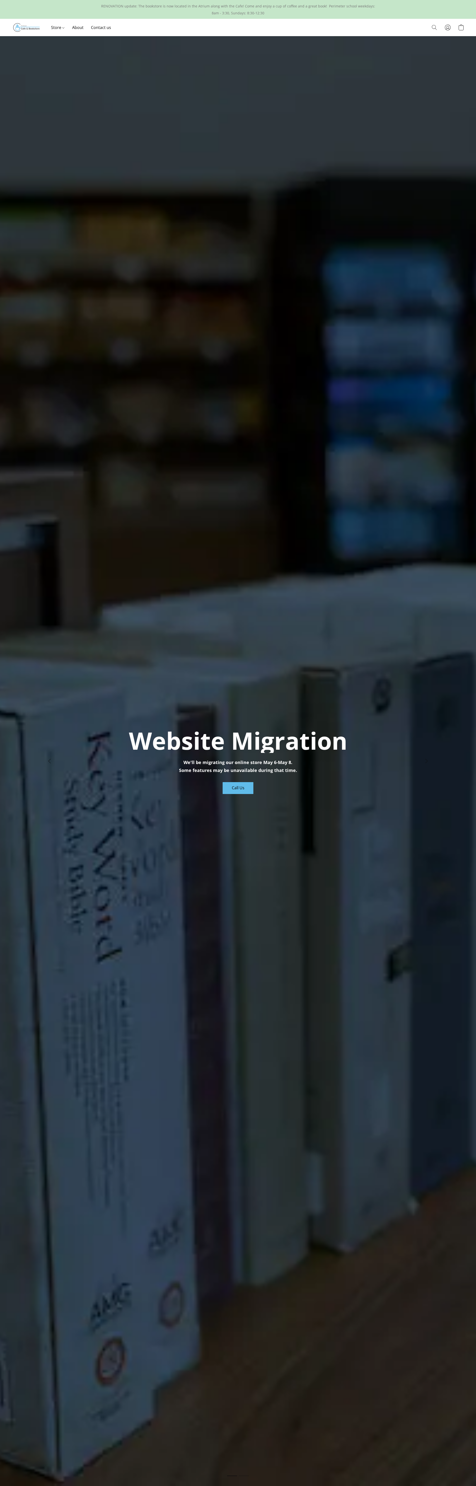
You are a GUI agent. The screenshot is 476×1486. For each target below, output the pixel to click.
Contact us (101, 27)
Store (56, 27)
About (78, 27)
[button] (26, 27)
